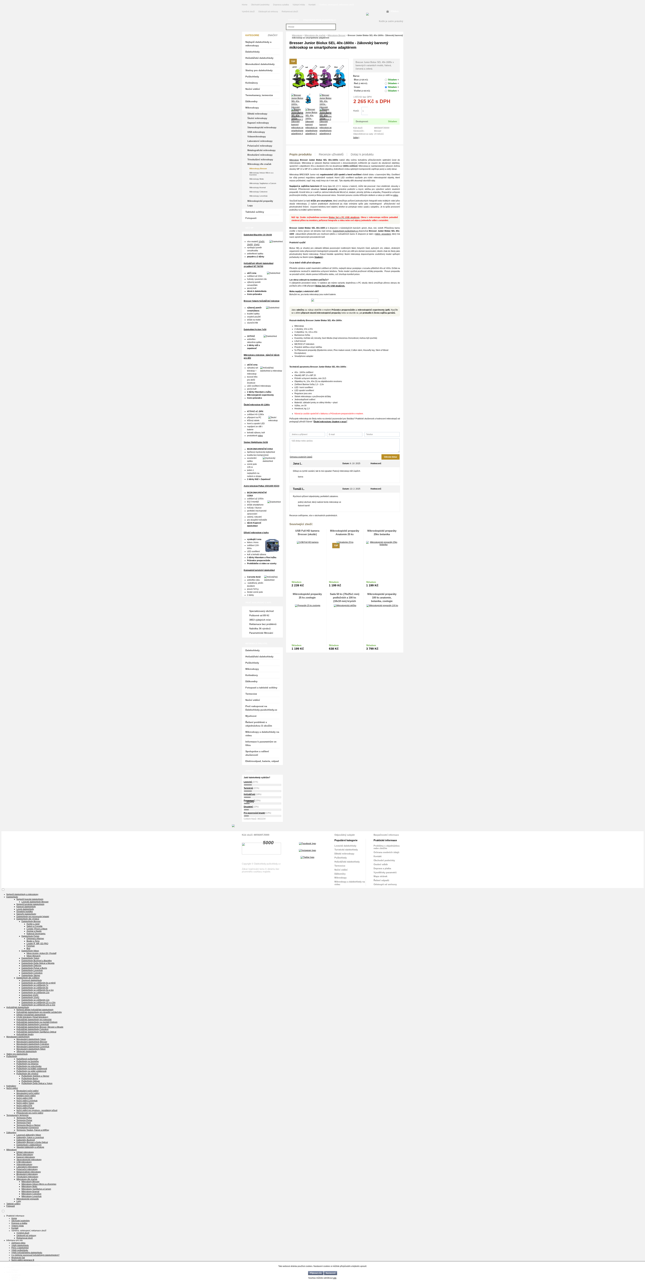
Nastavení (330, 1273)
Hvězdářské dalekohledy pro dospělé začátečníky (39, 1012)
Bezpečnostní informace (386, 835)
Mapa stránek (380, 876)
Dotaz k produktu (362, 154)
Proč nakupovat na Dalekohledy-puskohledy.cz (261, 708)
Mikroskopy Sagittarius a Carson (262, 183)
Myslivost (250, 716)
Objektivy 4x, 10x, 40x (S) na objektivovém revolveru (318, 381)
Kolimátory (251, 82)
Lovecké (248, 782)
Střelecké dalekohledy (26, 1051)
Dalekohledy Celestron (32, 973)
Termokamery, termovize (259, 95)
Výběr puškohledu (19, 1250)
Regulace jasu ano (303, 393)
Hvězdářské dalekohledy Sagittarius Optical (36, 1032)
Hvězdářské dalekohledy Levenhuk (32, 1024)
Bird (28, 948)
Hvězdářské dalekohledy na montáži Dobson (36, 1022)
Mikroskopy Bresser (337, 35)
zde (334, 1278)
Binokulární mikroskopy (259, 155)
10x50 (261, 241)
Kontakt (312, 5)
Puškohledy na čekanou (27, 1064)
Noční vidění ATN (24, 1105)
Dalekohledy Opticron (31, 965)
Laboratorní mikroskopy (259, 141)
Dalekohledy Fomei (30, 936)
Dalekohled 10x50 (30, 995)
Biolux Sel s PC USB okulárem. (330, 286)
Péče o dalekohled (20, 1248)
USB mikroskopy (256, 132)
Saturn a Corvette (34, 926)
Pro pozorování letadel (254, 813)
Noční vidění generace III (22, 1260)
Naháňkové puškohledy (27, 1059)
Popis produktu (300, 154)
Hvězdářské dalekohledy (259, 58)
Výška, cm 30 (300, 405)
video (260, 435)
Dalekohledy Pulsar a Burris (34, 968)
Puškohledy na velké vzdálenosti (31, 1071)
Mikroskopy (297, 35)
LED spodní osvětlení (304, 390)
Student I (318, 257)
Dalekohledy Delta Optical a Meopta (38, 963)
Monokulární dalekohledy (260, 64)
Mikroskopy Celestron (258, 192)
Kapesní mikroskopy (258, 123)
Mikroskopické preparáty (260, 201)
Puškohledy (252, 76)
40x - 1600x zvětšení (303, 372)
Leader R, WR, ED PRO (37, 943)
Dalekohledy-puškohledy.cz (346, 231)
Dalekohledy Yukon (30, 958)
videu (395, 195)
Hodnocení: (376, 463)
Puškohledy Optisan (31, 1081)
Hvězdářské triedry (25, 1034)
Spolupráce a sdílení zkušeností (257, 753)
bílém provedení (383, 234)
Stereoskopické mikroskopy (261, 127)
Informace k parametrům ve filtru (260, 743)
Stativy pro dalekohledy (259, 70)
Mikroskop (294, 160)
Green (376, 87)
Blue (376, 79)
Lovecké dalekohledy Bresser (35, 902)
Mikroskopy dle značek (315, 35)
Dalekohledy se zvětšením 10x (35, 992)
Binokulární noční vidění (27, 1091)
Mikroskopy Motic (256, 179)
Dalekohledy (252, 51)
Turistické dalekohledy (346, 849)
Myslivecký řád (18, 1257)
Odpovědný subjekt (344, 835)
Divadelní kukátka (24, 911)
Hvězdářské (249, 794)
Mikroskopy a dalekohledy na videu (262, 734)
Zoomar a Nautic (34, 931)
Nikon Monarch (33, 956)
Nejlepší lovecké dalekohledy (29, 899)
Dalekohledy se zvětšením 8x (35, 988)
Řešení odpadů (381, 880)
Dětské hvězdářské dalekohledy (31, 1015)
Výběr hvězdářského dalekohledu (26, 1252)
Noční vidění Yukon (25, 1103)
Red (376, 83)
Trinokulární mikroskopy (260, 159)
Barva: (356, 76)
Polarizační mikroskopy (259, 146)
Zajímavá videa (18, 1243)
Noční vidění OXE (24, 1098)
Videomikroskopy (256, 136)
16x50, (250, 244)
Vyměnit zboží (248, 11)
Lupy (250, 205)
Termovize (251, 693)
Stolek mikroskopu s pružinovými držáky (312, 396)
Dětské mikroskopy (257, 113)
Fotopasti (250, 218)
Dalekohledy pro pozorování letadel (32, 916)
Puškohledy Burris (30, 1078)
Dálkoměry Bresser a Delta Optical (32, 1142)
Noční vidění (252, 89)
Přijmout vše (316, 1273)
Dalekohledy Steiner (31, 975)
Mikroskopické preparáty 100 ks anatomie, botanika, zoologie (381, 597)
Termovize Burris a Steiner (28, 1125)
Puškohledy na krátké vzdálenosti (31, 1068)
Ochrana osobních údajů (301, 457)
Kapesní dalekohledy (26, 906)
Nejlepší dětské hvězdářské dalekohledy (34, 1010)
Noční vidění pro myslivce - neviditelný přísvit (36, 1110)
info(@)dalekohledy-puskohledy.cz (319, 20)
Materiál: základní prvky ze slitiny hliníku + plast (315, 402)
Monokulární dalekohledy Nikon (31, 1049)
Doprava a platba (281, 5)
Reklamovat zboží (290, 11)
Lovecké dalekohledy (345, 846)
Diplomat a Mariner (35, 938)
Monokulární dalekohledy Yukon (31, 1039)
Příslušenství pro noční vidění (29, 1113)
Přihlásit (395, 11)
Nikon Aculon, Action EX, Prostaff (41, 953)
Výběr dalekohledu (20, 1245)
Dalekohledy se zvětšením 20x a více (38, 1005)
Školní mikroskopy (257, 118)
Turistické (248, 788)
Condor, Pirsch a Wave (37, 929)
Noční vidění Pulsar (25, 1108)
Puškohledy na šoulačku (27, 1061)
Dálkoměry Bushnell (25, 1140)
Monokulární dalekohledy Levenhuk (32, 1046)
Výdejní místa (299, 5)
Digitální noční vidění (26, 1095)
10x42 (257, 244)
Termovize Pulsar (24, 1120)
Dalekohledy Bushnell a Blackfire (37, 961)
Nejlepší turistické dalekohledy (30, 904)
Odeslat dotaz (390, 457)
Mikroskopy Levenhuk (258, 196)
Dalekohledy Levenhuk (32, 970)
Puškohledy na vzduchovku (28, 1066)
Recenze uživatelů (331, 154)
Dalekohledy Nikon (30, 951)
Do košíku (383, 111)
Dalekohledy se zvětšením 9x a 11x (38, 990)
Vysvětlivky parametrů (385, 872)
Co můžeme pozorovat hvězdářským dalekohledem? (35, 1255)
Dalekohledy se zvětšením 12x (35, 1000)
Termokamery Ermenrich (27, 1127)
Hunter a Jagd (33, 924)
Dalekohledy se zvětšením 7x (35, 985)
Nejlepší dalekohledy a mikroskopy (258, 44)
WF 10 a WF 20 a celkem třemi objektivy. (315, 169)
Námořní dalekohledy (26, 914)
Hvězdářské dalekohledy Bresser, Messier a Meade (39, 1027)
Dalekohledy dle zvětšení (27, 978)
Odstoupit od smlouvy (268, 11)
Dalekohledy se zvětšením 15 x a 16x (38, 1002)
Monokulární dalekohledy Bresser (31, 1042)
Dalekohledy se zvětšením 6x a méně (39, 983)
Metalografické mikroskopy (261, 150)
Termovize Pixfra (24, 1118)
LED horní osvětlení (303, 387)
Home (244, 5)
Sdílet (355, 137)
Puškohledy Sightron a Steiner (35, 1076)
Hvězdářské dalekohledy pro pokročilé (34, 1019)
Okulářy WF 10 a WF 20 (305, 375)
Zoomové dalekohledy (32, 980)
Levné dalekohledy (25, 909)
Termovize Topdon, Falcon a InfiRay (32, 1130)
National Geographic (36, 933)
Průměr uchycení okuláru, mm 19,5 (310, 378)
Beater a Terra (33, 941)
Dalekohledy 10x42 (30, 997)
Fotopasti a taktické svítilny (261, 687)
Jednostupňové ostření (304, 399)
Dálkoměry (251, 101)
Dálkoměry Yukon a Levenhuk (30, 1137)
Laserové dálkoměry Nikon (28, 1135)
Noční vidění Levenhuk (26, 1101)
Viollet (376, 90)
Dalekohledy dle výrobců (27, 919)
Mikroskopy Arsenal (257, 187)
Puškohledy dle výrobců (27, 1073)
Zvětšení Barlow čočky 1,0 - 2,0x (309, 384)
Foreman (31, 946)
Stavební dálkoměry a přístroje (30, 1147)
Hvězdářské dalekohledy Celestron (32, 1029)
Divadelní (248, 807)
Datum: (346, 463)
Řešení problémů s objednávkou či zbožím (258, 724)
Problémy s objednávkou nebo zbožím (387, 847)
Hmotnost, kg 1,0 (302, 408)
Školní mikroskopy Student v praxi (330, 422)
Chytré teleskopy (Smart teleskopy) (32, 1017)
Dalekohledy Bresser (31, 921)
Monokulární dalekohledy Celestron (32, 1044)
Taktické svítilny (254, 212)
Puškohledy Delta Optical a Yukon (37, 1083)
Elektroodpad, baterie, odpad (262, 761)
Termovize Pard (23, 1123)
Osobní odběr (381, 864)
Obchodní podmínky (260, 5)
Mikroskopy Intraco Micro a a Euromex (261, 174)
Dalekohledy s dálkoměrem (28, 1145)
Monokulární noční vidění (27, 1093)
